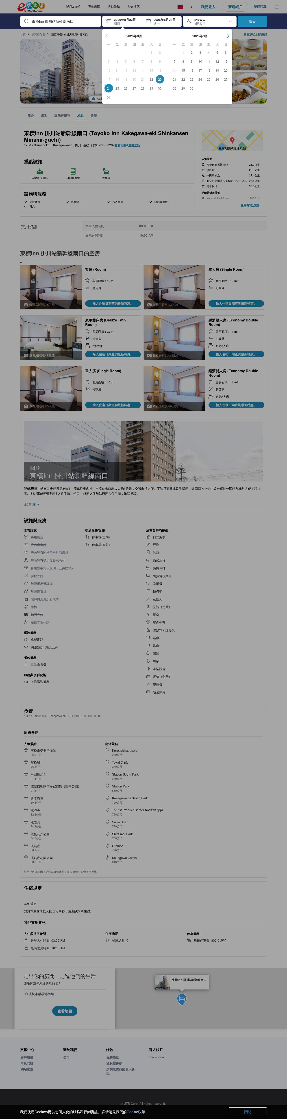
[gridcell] (151, 52)
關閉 (247, 1111)
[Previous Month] (107, 36)
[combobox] (64, 21)
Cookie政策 (136, 1111)
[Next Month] (228, 36)
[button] (122, 21)
